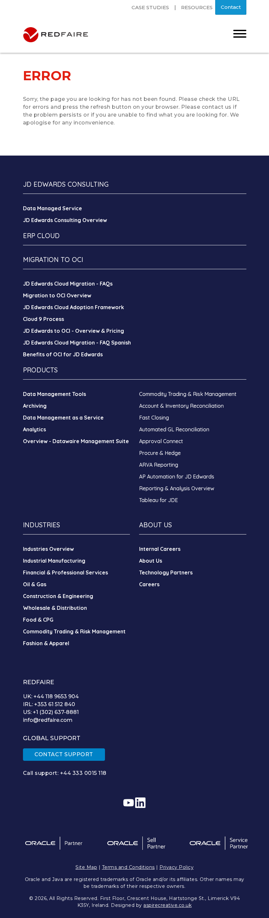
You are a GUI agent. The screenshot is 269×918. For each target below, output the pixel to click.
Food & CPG (38, 619)
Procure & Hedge (160, 453)
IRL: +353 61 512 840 (49, 704)
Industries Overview (48, 549)
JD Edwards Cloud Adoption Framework (73, 307)
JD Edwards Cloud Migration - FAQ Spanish (77, 342)
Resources (197, 7)
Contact (231, 7)
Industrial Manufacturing (54, 560)
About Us (150, 560)
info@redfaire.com (47, 720)
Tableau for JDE (158, 500)
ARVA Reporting (158, 464)
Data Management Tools (54, 394)
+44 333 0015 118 (83, 773)
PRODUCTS (40, 370)
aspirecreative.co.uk (167, 905)
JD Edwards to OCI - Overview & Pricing (73, 331)
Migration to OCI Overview (57, 295)
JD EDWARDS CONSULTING (66, 184)
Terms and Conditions (128, 867)
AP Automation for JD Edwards (176, 476)
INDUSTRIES (41, 525)
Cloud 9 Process (43, 319)
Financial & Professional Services (65, 572)
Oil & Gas (34, 584)
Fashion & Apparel (46, 643)
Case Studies (150, 7)
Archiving (35, 406)
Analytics (34, 429)
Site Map (86, 867)
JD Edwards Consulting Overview (65, 220)
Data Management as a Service (63, 417)
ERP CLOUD (41, 236)
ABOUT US (155, 525)
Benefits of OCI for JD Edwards (63, 354)
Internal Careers (159, 549)
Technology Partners (166, 572)
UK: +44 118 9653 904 (51, 696)
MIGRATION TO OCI (53, 259)
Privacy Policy (176, 867)
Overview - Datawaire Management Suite (76, 441)
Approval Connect (161, 441)
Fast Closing (154, 417)
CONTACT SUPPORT (63, 754)
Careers (149, 584)
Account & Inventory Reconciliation (181, 406)
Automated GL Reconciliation (174, 429)
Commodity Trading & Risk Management (188, 394)
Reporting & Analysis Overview (176, 488)
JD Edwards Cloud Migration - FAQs (68, 283)
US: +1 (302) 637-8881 (51, 712)
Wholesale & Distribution (55, 608)
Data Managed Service (52, 208)
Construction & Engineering (58, 596)
